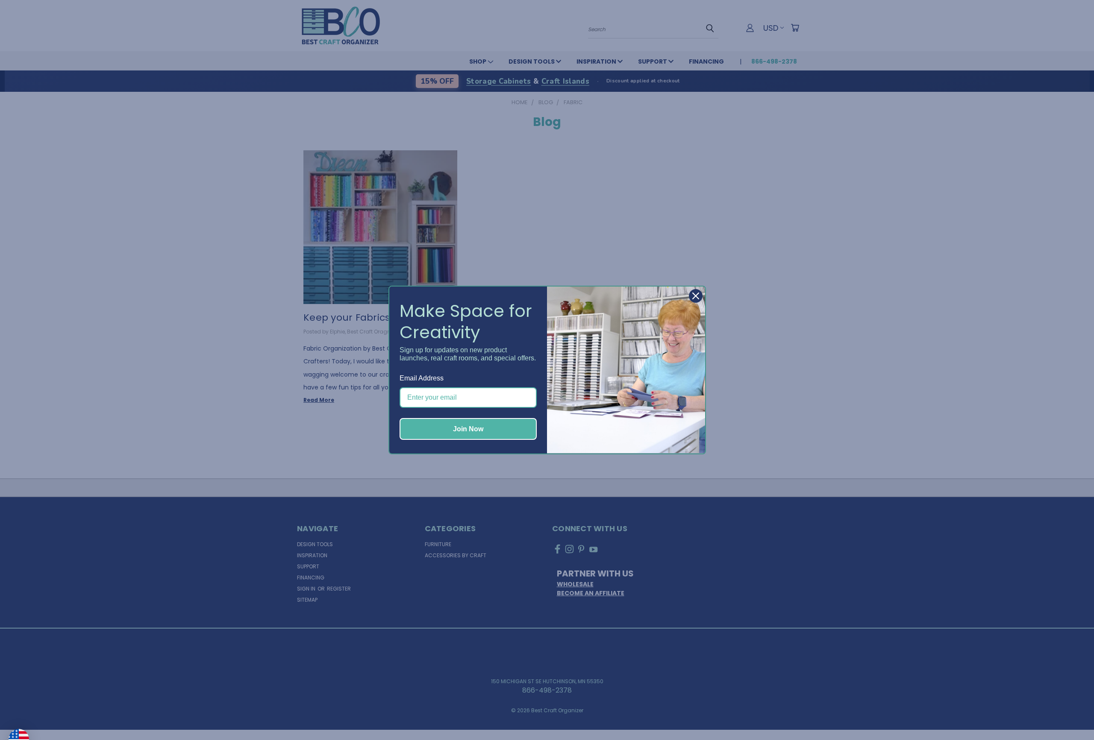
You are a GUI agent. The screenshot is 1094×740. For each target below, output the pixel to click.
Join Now (468, 429)
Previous (1070, 713)
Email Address (422, 378)
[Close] (695, 296)
